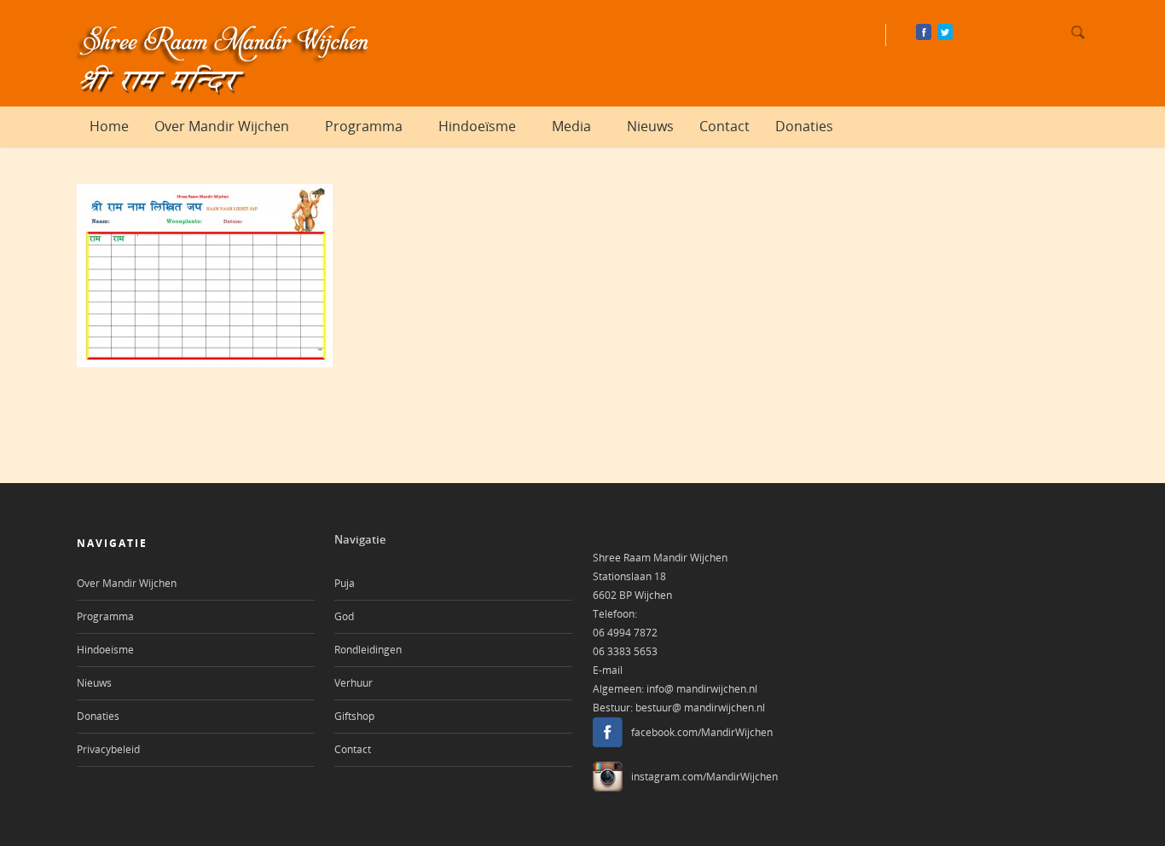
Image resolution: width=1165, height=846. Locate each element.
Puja (344, 583)
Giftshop (354, 716)
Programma (364, 126)
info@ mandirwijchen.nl (701, 689)
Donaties (804, 126)
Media (571, 126)
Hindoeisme (105, 649)
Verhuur (353, 683)
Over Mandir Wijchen (221, 126)
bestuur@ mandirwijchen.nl (700, 707)
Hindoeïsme (477, 126)
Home (109, 126)
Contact (724, 126)
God (344, 616)
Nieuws (650, 126)
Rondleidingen (368, 649)
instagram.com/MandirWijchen (704, 776)
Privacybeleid (108, 749)
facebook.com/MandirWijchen (702, 732)
